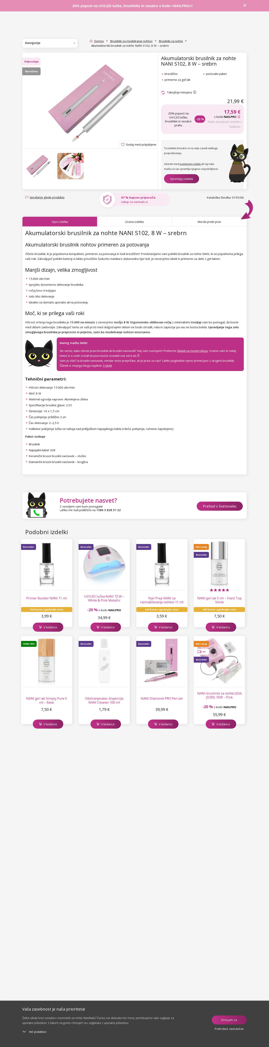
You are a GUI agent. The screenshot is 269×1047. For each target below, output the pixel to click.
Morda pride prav (209, 222)
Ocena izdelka (134, 222)
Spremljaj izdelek (181, 179)
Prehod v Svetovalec (220, 506)
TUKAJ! (107, 365)
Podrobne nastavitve (229, 1029)
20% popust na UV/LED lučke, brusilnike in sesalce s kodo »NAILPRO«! (133, 6)
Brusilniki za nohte (171, 41)
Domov (99, 41)
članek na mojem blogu (192, 351)
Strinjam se (229, 1020)
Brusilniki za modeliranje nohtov (131, 41)
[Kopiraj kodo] (239, 116)
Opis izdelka (60, 222)
